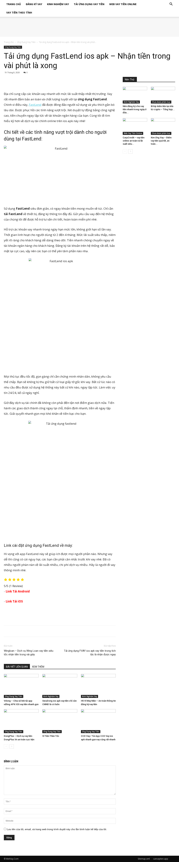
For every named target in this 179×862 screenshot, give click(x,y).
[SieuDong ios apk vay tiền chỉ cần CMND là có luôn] (59, 686)
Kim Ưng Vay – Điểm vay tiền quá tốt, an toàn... (161, 140)
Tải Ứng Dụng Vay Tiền (89, 4)
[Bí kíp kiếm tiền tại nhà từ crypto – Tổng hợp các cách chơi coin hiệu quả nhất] (163, 95)
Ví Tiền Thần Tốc (50, 736)
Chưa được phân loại (161, 102)
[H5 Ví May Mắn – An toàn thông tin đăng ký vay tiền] (98, 686)
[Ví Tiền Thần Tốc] (59, 721)
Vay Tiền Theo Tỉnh (19, 12)
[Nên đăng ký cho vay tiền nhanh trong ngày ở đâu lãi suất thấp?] (135, 95)
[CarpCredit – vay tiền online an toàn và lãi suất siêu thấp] (135, 126)
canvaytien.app (160, 858)
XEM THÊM (38, 666)
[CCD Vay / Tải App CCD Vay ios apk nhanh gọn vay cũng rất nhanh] (98, 721)
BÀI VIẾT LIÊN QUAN (17, 666)
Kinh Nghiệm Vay (58, 4)
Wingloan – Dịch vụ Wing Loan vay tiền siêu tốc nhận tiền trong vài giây (28, 652)
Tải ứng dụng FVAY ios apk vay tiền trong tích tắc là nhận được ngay (90, 652)
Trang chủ (9, 42)
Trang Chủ (13, 4)
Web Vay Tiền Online (123, 4)
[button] (171, 4)
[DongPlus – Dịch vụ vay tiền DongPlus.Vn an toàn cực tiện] (21, 721)
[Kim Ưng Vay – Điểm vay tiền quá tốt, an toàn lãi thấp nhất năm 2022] (163, 126)
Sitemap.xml (144, 858)
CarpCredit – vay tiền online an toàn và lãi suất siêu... (133, 140)
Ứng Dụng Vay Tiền (26, 42)
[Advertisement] (60, 82)
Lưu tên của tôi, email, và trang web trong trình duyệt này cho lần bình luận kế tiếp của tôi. (57, 829)
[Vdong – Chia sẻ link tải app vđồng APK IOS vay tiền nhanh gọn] (21, 686)
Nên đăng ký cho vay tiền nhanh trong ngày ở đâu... (134, 109)
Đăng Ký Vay (34, 4)
